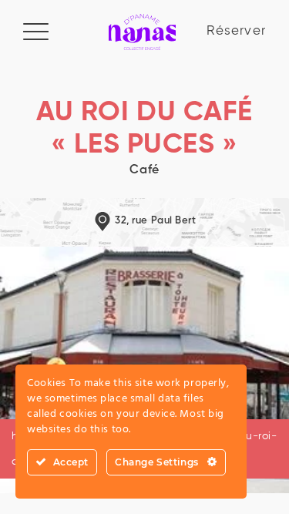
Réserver (236, 31)
